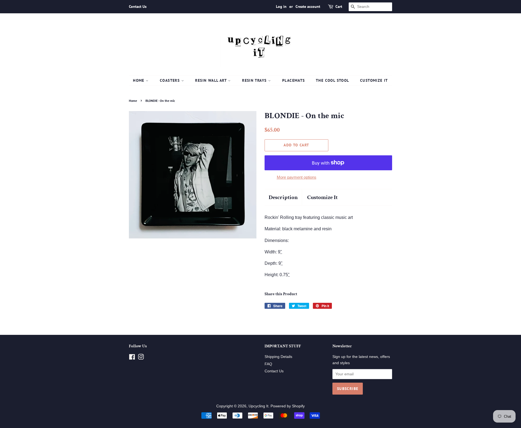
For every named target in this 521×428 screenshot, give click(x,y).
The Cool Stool (332, 80)
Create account (308, 6)
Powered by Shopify (288, 406)
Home (139, 80)
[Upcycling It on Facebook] (132, 358)
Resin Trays (255, 80)
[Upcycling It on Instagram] (141, 358)
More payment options (296, 177)
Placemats (293, 80)
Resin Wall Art (211, 80)
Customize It (374, 80)
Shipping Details (278, 357)
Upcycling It (258, 406)
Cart (338, 6)
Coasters (170, 80)
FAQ (268, 364)
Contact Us (138, 6)
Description (283, 197)
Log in (281, 6)
